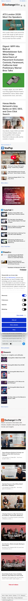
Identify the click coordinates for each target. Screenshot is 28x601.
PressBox (4, 598)
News (6, 595)
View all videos (14, 585)
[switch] (24, 300)
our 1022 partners (11, 277)
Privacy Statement (18, 598)
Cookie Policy (10, 598)
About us (3, 1)
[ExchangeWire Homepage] (11, 4)
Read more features (5, 144)
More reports (4, 407)
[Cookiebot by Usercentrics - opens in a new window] (20, 270)
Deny (14, 329)
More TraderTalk (5, 246)
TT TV (18, 595)
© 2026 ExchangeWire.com (7, 600)
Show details (20, 315)
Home (3, 595)
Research (23, 595)
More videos (4, 183)
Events (10, 595)
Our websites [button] (23, 1)
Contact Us (8, 1)
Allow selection (14, 325)
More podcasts (5, 348)
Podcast (15, 595)
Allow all (14, 320)
